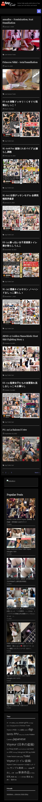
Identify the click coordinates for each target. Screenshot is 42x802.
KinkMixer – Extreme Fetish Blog (17, 794)
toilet (33, 752)
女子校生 (32, 773)
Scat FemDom (22, 749)
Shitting (15, 752)
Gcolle (27, 734)
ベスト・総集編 (28, 768)
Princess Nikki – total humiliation (20, 62)
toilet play (19, 756)
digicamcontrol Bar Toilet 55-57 (17, 705)
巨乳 (9, 776)
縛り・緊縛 (10, 780)
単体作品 (24, 772)
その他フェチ (28, 764)
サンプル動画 (16, 767)
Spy (29, 752)
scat (16, 748)
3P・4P (9, 723)
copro (26, 730)
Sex (8, 752)
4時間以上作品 (15, 723)
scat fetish (30, 749)
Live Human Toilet (10, 54)
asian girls (23, 722)
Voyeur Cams (12, 764)
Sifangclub (21, 752)
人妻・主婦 (14, 773)
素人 (32, 777)
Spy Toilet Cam (9, 141)
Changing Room (14, 726)
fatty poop (22, 734)
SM (26, 752)
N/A (8, 749)
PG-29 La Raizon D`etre (15, 429)
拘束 (12, 777)
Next (36, 472)
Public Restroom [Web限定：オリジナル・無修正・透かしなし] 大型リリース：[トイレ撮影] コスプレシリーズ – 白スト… (20, 645)
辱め (15, 780)
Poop (11, 749)
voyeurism (20, 764)
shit (10, 752)
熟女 (24, 777)
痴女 (28, 776)
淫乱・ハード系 (18, 777)
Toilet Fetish (11, 756)
